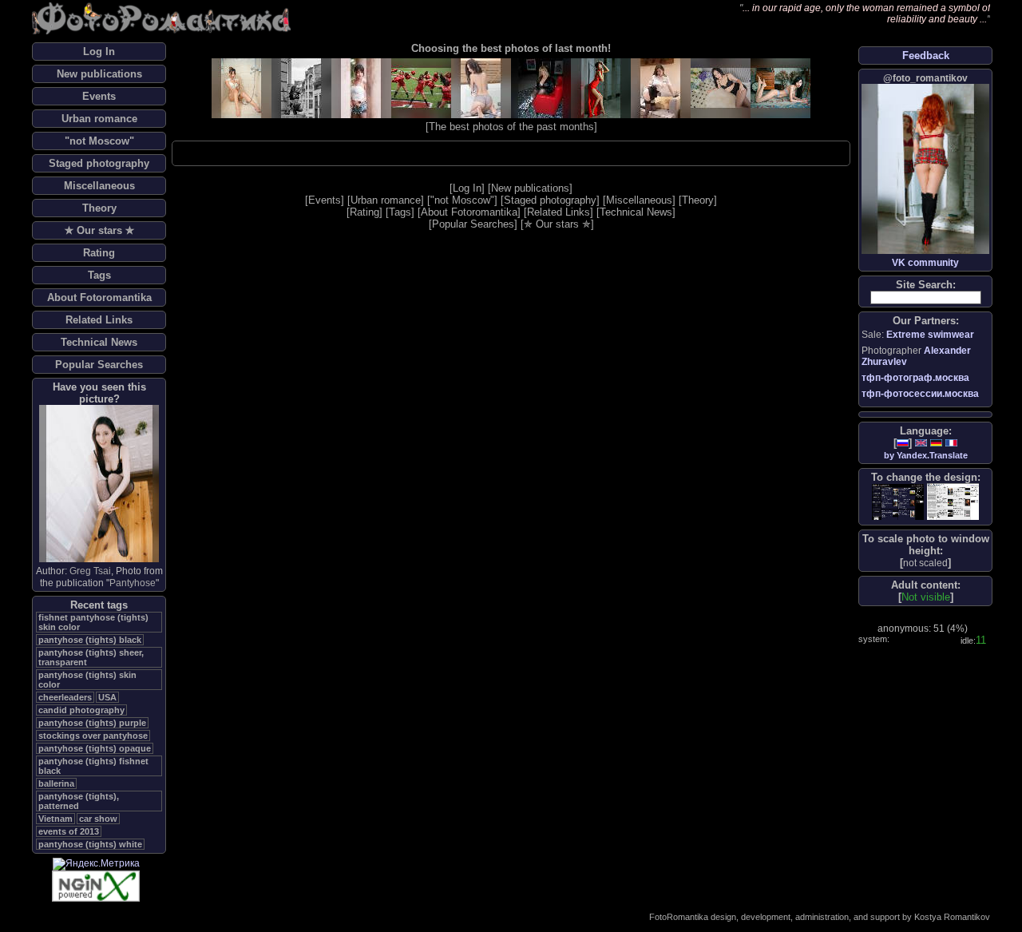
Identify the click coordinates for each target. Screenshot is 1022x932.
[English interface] (921, 442)
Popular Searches (99, 365)
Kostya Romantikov (952, 917)
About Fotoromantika (99, 297)
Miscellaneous (99, 186)
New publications (99, 74)
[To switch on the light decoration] (953, 501)
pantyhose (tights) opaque (94, 748)
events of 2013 (68, 831)
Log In (99, 52)
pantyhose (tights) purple (92, 723)
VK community (925, 262)
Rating (99, 253)
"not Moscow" (99, 141)
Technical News (99, 342)
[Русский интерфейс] (903, 442)
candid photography (81, 710)
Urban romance (99, 119)
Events (99, 96)
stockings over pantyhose (93, 735)
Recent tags (99, 605)
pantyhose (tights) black (89, 639)
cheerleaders (65, 697)
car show (98, 818)
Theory (99, 208)
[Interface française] (951, 442)
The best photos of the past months (511, 127)
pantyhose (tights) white (90, 844)
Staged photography (99, 163)
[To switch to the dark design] (898, 502)
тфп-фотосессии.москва (920, 393)
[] (925, 563)
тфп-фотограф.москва (915, 377)
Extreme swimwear (930, 334)
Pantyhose (132, 583)
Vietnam (55, 818)
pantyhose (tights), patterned (78, 801)
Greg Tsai (90, 571)
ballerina (56, 783)
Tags (99, 275)
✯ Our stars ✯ (99, 230)
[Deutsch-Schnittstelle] (936, 442)
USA (107, 697)
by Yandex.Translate (926, 455)
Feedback (925, 55)
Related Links (99, 320)
